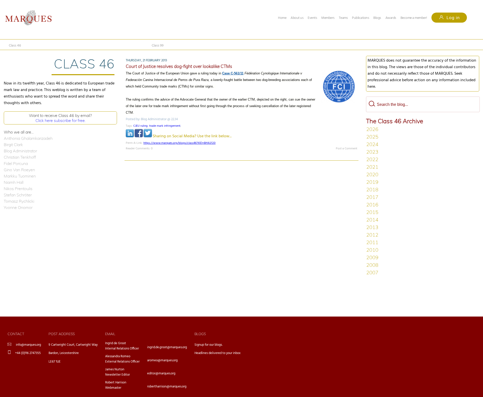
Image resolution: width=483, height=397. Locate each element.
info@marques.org (28, 344)
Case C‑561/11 (233, 73)
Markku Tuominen (20, 176)
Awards (390, 18)
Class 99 (158, 46)
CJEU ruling (140, 125)
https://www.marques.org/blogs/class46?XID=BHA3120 (179, 143)
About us (297, 18)
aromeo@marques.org (162, 360)
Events (312, 18)
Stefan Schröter (18, 194)
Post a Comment (346, 148)
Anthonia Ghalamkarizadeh (28, 138)
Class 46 (15, 46)
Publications (360, 18)
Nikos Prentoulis (18, 188)
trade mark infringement (164, 125)
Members (328, 18)
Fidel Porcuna (16, 163)
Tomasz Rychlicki (19, 201)
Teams (343, 18)
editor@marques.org (161, 373)
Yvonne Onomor (18, 207)
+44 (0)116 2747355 (28, 353)
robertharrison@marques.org (166, 386)
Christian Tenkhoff (20, 157)
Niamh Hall (13, 182)
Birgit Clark (13, 144)
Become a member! (413, 18)
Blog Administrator (20, 150)
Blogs (377, 18)
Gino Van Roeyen (19, 169)
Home (282, 18)
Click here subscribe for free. (60, 120)
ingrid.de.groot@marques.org (167, 347)
